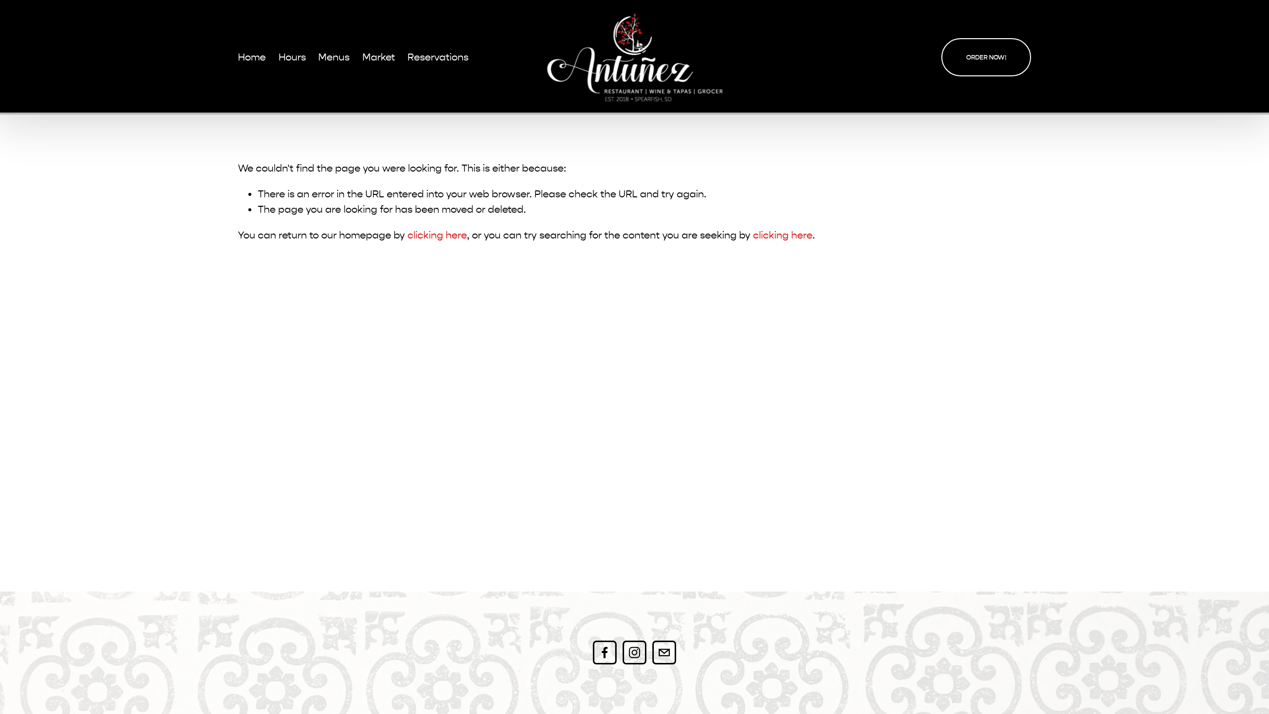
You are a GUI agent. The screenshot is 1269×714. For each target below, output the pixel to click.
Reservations (437, 57)
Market (378, 57)
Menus (333, 57)
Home (252, 57)
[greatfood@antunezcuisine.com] (664, 652)
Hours (292, 57)
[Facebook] (605, 652)
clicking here (437, 235)
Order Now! (986, 57)
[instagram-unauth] (634, 652)
